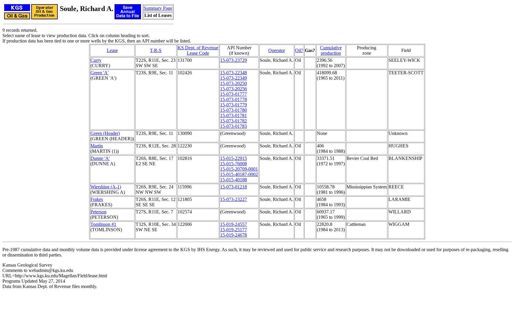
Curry (95, 60)
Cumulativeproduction (331, 50)
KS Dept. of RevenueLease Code (198, 50)
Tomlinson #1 (103, 224)
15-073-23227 (233, 199)
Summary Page (158, 8)
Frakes (96, 199)
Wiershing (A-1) (105, 186)
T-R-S (156, 50)
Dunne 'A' (100, 158)
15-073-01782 (233, 120)
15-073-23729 (233, 60)
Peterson (98, 211)
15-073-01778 (233, 99)
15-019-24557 (233, 224)
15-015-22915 (233, 158)
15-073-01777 (233, 94)
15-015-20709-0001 (239, 168)
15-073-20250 (233, 83)
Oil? (299, 50)
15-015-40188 (233, 179)
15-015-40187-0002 (239, 174)
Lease (112, 50)
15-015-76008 (233, 163)
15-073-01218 (233, 186)
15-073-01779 (233, 104)
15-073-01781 (233, 115)
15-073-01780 (233, 110)
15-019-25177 (233, 229)
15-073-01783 (233, 126)
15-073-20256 (233, 88)
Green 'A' (99, 72)
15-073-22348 (233, 72)
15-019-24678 (233, 234)
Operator (276, 50)
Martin (96, 145)
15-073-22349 (233, 78)
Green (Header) (105, 133)
